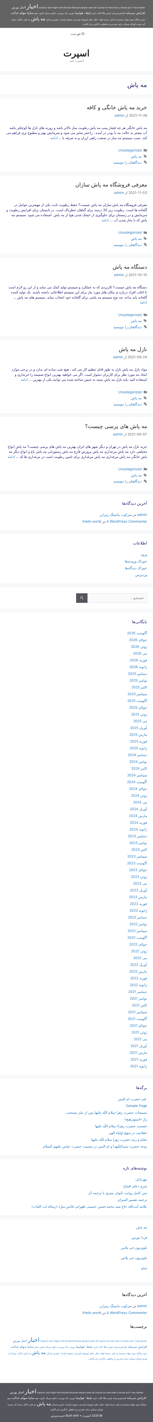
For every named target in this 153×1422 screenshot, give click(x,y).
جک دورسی (62, 13)
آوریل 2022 (138, 965)
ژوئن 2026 (139, 647)
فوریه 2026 (138, 660)
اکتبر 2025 (139, 687)
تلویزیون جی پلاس (134, 1248)
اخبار (32, 6)
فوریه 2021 (138, 1059)
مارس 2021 (138, 1053)
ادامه (54, 138)
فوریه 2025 (138, 741)
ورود (144, 554)
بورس (71, 13)
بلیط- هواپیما (83, 13)
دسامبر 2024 (137, 755)
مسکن (49, 19)
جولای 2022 (138, 944)
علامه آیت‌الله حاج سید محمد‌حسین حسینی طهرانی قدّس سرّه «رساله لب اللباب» (89, 1206)
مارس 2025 (138, 735)
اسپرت (76, 53)
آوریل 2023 (138, 890)
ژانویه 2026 (138, 667)
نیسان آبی (12, 1353)
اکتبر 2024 (139, 768)
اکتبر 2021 (139, 1005)
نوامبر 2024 (138, 762)
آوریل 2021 (138, 1046)
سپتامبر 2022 (137, 931)
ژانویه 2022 (138, 985)
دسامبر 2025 (137, 674)
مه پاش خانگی (23, 19)
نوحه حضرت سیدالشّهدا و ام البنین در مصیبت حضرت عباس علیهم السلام (95, 1146)
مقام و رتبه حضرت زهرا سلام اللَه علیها (119, 1140)
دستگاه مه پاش (130, 267)
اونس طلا (106, 13)
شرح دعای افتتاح (135, 1186)
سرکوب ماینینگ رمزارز (116, 515)
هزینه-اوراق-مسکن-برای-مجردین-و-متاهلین (121, 24)
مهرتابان (141, 1179)
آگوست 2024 (137, 782)
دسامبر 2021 (137, 992)
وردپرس (141, 575)
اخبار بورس (19, 7)
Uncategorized (130, 150)
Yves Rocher (138, 7)
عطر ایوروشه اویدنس (83, 19)
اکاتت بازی (96, 13)
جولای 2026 (138, 640)
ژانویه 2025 (138, 748)
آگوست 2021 (137, 1019)
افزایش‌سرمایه (118, 13)
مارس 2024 (138, 816)
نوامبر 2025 (138, 680)
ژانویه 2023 (138, 911)
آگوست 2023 (137, 863)
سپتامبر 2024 (137, 775)
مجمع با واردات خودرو (63, 19)
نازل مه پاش (133, 349)
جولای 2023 (138, 870)
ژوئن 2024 (139, 795)
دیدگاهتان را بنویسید (127, 162)
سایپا (30, 13)
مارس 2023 (138, 897)
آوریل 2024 (138, 809)
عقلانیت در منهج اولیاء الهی (128, 1133)
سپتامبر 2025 (137, 694)
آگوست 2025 (137, 701)
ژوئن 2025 (139, 714)
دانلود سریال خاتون (47, 13)
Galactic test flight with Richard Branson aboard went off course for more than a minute (83, 7)
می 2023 (140, 883)
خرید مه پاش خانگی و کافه (116, 107)
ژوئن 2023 (139, 877)
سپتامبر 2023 (137, 856)
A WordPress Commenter (127, 521)
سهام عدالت (18, 13)
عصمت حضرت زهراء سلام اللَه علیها (121, 1126)
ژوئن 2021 (139, 1032)
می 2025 (140, 721)
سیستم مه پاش (117, 19)
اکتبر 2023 (139, 850)
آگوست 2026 (137, 633)
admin (142, 515)
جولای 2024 (138, 789)
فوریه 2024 (138, 823)
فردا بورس (139, 1237)
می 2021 (140, 1039)
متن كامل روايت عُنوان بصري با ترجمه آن (117, 1193)
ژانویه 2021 (138, 1066)
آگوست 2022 (137, 938)
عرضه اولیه (104, 19)
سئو (36, 13)
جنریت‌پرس (58, 1415)
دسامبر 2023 (137, 836)
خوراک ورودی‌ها (136, 561)
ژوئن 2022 (139, 951)
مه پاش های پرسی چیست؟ (116, 426)
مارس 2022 (138, 971)
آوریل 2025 (138, 728)
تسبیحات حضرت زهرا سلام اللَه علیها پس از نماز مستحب (106, 1113)
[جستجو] (81, 598)
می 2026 (140, 653)
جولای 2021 (138, 1026)
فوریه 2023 (138, 904)
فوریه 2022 (138, 978)
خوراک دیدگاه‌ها (136, 568)
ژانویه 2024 (138, 829)
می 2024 (140, 802)
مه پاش (38, 18)
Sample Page (136, 1106)
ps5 (130, 7)
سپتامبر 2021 (137, 1012)
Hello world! (91, 521)
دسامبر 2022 (137, 917)
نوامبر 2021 (138, 998)
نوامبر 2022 (138, 924)
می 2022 (140, 958)
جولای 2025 (138, 708)
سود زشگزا (140, 19)
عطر (96, 19)
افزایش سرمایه (135, 13)
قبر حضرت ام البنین (132, 1099)
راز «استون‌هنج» (135, 1119)
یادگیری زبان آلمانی (91, 24)
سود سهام (129, 19)
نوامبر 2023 (138, 843)
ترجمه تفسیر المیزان (132, 1200)
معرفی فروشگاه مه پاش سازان (110, 184)
